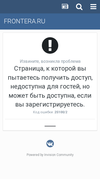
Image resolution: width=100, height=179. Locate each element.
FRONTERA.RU (24, 21)
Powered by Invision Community (50, 155)
